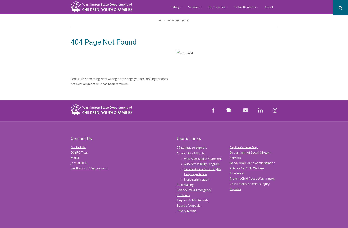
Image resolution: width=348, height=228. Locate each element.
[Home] (101, 6)
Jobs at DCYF (79, 163)
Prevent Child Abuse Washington (252, 179)
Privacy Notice (186, 211)
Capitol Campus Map (244, 147)
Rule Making (185, 185)
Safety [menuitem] (176, 8)
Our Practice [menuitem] (218, 8)
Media (75, 158)
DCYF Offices (79, 152)
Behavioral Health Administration (252, 163)
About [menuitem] (270, 8)
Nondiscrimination (196, 179)
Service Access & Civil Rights (202, 169)
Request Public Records (192, 200)
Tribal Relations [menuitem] (246, 8)
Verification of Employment (89, 168)
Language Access (195, 174)
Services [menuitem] (195, 8)
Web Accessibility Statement (203, 159)
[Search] (340, 7)
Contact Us (78, 147)
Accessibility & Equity (191, 153)
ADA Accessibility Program (201, 164)
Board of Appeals (188, 206)
